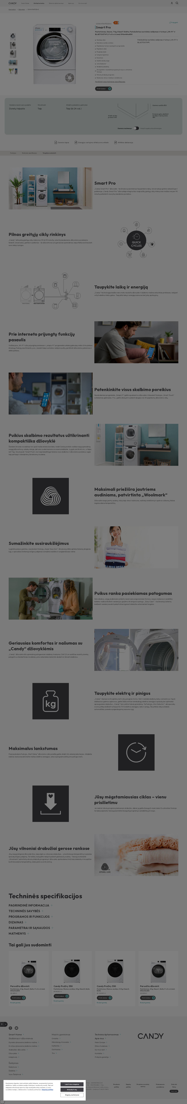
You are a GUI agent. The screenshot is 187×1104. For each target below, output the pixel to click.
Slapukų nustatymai (72, 1095)
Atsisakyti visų (72, 1089)
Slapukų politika (47, 1089)
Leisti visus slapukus (72, 1084)
